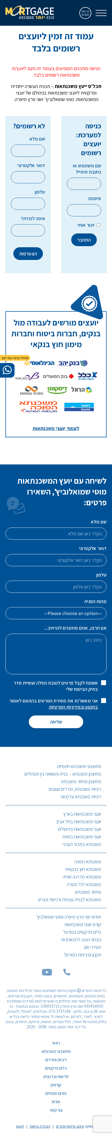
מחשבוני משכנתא (56, 1051)
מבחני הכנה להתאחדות (81, 939)
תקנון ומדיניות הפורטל (82, 955)
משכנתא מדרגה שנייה (82, 877)
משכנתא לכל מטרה (84, 884)
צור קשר (56, 1110)
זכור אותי (86, 225)
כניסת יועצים (85, 13)
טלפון (40, 192)
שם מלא (37, 139)
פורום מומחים (56, 1093)
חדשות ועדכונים (56, 1076)
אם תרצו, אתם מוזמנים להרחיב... (75, 628)
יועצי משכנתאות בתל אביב (78, 821)
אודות (56, 1102)
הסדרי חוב (92, 947)
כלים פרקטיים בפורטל (82, 932)
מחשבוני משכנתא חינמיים (79, 766)
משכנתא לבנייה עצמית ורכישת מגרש (69, 899)
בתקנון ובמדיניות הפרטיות (73, 707)
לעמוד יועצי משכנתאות (56, 428)
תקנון (20, 1126)
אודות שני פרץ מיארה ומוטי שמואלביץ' (68, 917)
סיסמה (94, 198)
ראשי (56, 1043)
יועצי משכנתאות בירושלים (79, 829)
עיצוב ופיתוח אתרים (70, 1126)
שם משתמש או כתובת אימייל (87, 168)
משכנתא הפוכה (87, 861)
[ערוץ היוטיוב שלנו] (47, 974)
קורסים (56, 1085)
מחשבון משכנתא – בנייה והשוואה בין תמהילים (62, 774)
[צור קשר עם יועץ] (7, 370)
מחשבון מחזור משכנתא (81, 781)
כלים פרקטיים (56, 1068)
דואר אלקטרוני (31, 165)
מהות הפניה (95, 601)
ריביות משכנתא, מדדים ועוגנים (75, 789)
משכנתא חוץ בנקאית (83, 869)
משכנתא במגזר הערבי (82, 844)
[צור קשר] (66, 974)
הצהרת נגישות (40, 1126)
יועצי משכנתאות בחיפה (81, 837)
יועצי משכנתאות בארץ (82, 814)
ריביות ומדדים (56, 1060)
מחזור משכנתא (88, 892)
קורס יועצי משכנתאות (82, 924)
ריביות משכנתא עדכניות (81, 796)
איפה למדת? (33, 218)
